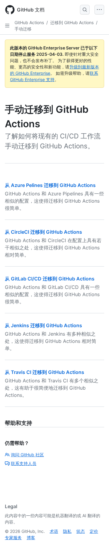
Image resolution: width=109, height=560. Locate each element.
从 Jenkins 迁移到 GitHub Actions (43, 325)
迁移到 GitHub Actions (72, 22)
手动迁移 (23, 28)
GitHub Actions (29, 22)
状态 (80, 531)
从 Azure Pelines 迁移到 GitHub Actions (50, 185)
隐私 (67, 531)
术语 (54, 531)
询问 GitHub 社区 (27, 454)
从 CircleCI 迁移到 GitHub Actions (43, 232)
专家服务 (13, 537)
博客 (31, 537)
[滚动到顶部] (96, 547)
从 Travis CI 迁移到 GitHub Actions (44, 372)
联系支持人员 (23, 463)
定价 (94, 531)
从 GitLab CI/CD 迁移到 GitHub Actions (49, 279)
